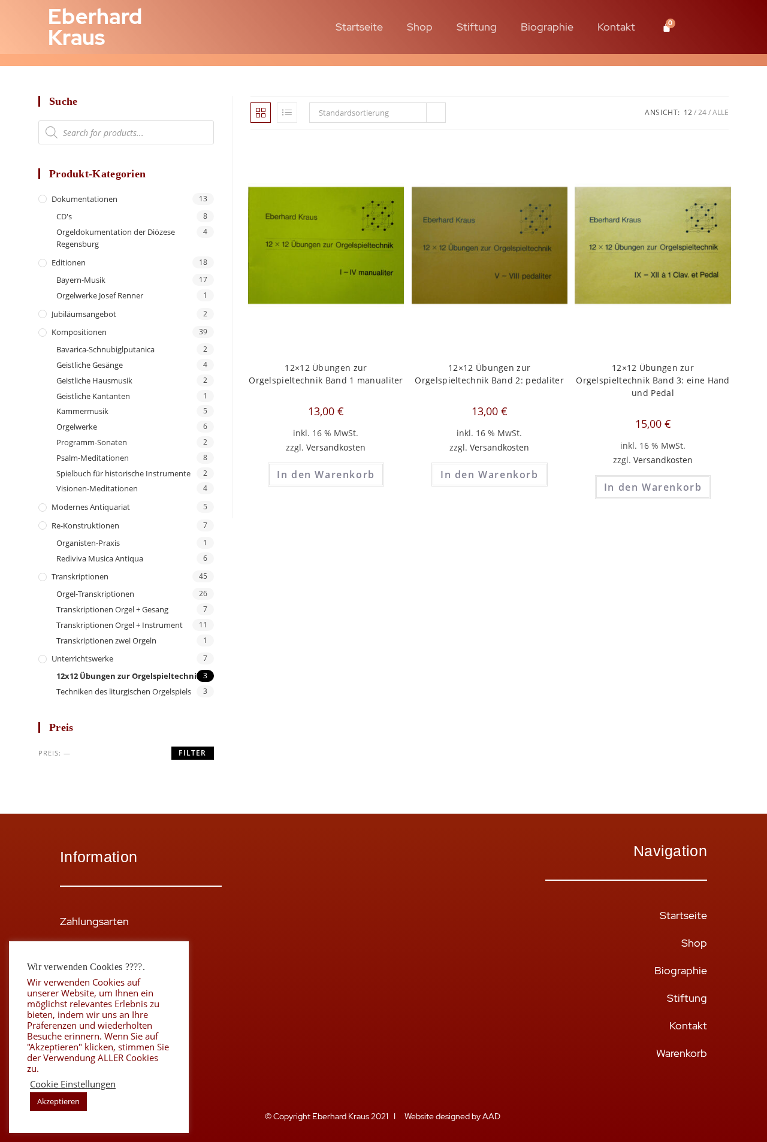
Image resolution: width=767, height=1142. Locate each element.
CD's (64, 216)
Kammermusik (82, 411)
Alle (720, 112)
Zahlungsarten (94, 921)
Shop (420, 27)
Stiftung (477, 27)
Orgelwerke (76, 426)
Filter (192, 753)
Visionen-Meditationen (97, 488)
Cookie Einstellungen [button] (73, 1083)
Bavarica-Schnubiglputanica (105, 349)
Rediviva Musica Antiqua (99, 558)
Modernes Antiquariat (91, 506)
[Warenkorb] (666, 27)
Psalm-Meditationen (92, 457)
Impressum (85, 1031)
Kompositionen (79, 332)
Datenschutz (90, 1059)
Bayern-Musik (80, 279)
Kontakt (616, 27)
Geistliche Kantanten (93, 396)
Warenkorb (681, 1053)
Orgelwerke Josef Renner (99, 295)
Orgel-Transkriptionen (95, 593)
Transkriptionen (80, 576)
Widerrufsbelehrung (108, 976)
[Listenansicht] (287, 112)
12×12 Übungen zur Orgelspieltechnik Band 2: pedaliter (489, 374)
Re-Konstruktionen (85, 525)
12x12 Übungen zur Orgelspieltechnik (128, 675)
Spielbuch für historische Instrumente (123, 473)
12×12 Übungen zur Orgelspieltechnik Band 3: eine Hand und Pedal (653, 380)
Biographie (547, 27)
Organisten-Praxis (88, 542)
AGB (71, 1004)
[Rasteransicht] (260, 112)
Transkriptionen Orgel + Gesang (112, 609)
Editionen (69, 262)
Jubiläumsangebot (84, 314)
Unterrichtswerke (82, 658)
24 (702, 112)
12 (688, 112)
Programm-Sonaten (91, 442)
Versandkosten (336, 447)
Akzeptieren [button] (58, 1101)
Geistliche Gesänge (89, 364)
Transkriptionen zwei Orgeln (106, 640)
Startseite (359, 27)
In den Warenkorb (326, 474)
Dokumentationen (84, 199)
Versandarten (92, 949)
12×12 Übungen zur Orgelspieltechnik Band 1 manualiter (326, 374)
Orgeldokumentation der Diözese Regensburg (115, 238)
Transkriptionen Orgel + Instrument (119, 625)
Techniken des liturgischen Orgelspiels (123, 691)
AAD (492, 1116)
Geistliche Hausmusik (94, 380)
